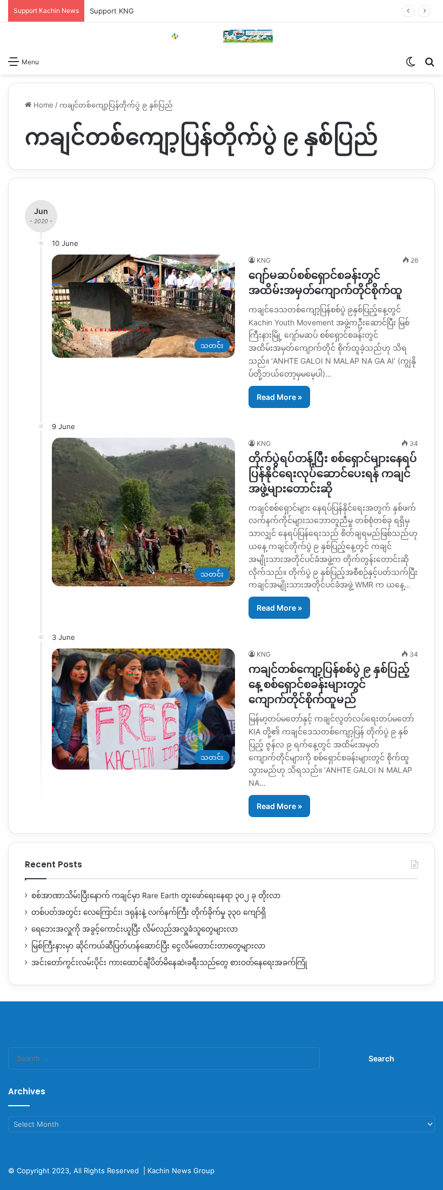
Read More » (279, 397)
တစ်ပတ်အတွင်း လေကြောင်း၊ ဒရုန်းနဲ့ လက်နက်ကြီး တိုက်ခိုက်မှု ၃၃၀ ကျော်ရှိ (148, 912)
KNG (264, 260)
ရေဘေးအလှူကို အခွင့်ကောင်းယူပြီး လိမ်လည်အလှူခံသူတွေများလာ (134, 929)
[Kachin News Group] (221, 36)
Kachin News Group (180, 1170)
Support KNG (112, 10)
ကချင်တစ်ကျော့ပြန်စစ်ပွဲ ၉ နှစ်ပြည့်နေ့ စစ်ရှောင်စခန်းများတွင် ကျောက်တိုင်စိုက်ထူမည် (329, 684)
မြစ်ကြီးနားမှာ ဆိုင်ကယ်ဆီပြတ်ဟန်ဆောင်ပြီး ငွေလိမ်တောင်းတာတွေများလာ (148, 945)
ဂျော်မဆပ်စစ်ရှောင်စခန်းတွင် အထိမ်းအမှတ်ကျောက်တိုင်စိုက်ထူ (325, 283)
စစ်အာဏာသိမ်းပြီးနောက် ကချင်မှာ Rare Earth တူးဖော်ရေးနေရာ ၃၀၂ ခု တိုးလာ (155, 895)
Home (42, 105)
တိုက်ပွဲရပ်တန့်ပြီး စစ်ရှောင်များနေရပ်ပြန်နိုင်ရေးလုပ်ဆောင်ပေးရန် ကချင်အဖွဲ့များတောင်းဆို (333, 473)
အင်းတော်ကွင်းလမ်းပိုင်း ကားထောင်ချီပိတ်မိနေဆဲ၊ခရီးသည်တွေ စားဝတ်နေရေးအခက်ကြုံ (169, 962)
